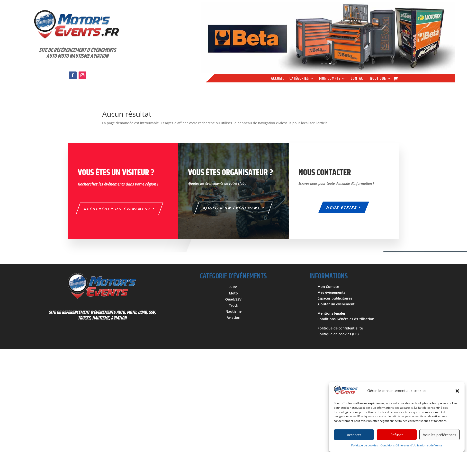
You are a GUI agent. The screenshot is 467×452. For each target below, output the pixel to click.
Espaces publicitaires (334, 298)
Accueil (277, 79)
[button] (457, 391)
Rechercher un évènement (117, 208)
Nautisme (233, 311)
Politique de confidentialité (340, 328)
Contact (358, 79)
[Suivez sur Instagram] (82, 75)
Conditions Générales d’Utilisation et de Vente (411, 445)
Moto (233, 293)
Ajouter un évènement (231, 207)
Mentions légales (331, 313)
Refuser (396, 434)
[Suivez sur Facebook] (73, 75)
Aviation (233, 317)
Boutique (378, 79)
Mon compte (330, 79)
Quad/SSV (233, 299)
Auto (233, 286)
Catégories (299, 79)
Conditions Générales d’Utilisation (345, 319)
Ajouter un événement (336, 304)
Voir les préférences (439, 434)
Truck (233, 305)
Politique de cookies (364, 445)
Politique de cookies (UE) (338, 334)
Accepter (354, 434)
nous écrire (342, 207)
